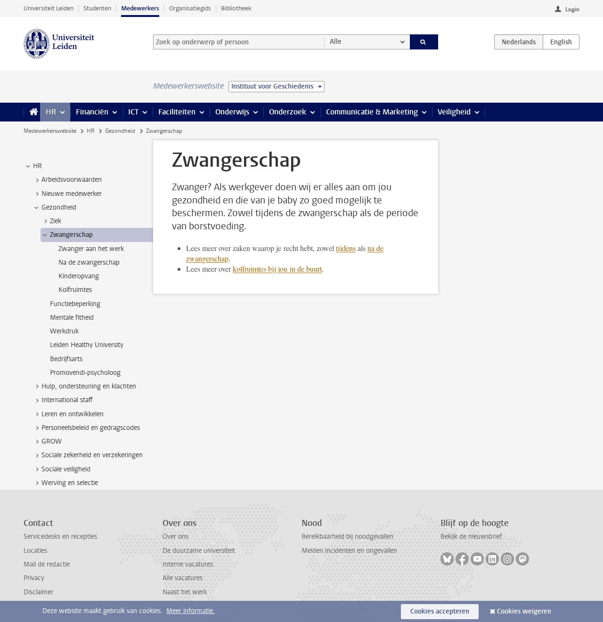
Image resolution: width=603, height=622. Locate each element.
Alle (336, 41)
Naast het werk (185, 592)
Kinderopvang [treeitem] (78, 276)
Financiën (92, 112)
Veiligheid (454, 112)
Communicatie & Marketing (372, 112)
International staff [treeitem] (67, 400)
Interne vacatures (188, 564)
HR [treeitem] (37, 166)
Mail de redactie (47, 564)
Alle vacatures (183, 578)
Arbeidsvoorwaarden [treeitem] (71, 179)
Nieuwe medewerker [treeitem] (71, 193)
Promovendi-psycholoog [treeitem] (85, 372)
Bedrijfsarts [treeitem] (66, 359)
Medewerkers (140, 8)
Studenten (97, 8)
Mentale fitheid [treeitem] (72, 317)
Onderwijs (232, 112)
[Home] (32, 112)
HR (51, 112)
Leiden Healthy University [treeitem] (86, 344)
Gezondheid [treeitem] (58, 207)
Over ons (175, 536)
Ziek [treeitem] (55, 221)
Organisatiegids (190, 8)
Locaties (35, 550)
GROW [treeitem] (51, 441)
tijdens (346, 248)
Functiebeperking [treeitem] (75, 303)
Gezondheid (120, 131)
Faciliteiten (177, 112)
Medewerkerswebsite (50, 131)
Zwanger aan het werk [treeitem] (91, 248)
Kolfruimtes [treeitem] (75, 289)
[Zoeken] (424, 41)
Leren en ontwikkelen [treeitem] (72, 414)
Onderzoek (287, 112)
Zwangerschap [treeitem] (71, 234)
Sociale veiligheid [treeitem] (65, 469)
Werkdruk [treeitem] (64, 331)
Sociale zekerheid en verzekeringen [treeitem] (92, 455)
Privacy (34, 578)
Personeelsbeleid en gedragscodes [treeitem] (90, 427)
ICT (133, 112)
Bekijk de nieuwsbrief (471, 536)
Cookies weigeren (524, 611)
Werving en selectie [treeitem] (69, 482)
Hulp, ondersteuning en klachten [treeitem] (88, 386)
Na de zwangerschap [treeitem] (89, 262)
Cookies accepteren (439, 611)
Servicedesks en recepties (60, 536)
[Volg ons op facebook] (462, 558)
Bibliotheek (236, 8)
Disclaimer (38, 592)
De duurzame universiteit (199, 550)
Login (572, 9)
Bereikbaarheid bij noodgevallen (347, 536)
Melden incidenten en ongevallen (349, 550)
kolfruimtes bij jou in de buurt (277, 269)
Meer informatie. (190, 610)
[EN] (561, 41)
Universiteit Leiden (48, 8)
